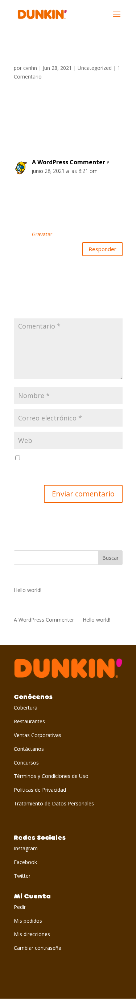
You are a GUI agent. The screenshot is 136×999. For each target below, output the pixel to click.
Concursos (26, 762)
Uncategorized (95, 67)
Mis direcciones (32, 934)
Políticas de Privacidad (40, 789)
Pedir (20, 906)
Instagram (26, 848)
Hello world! (27, 590)
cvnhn (30, 67)
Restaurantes (29, 721)
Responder (102, 249)
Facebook (25, 862)
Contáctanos (29, 748)
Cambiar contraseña (37, 947)
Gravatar (42, 234)
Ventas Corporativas (37, 735)
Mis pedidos (28, 920)
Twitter (22, 875)
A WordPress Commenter (68, 162)
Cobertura (25, 707)
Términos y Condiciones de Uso (51, 775)
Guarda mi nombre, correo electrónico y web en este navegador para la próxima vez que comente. (65, 467)
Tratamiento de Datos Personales (54, 803)
